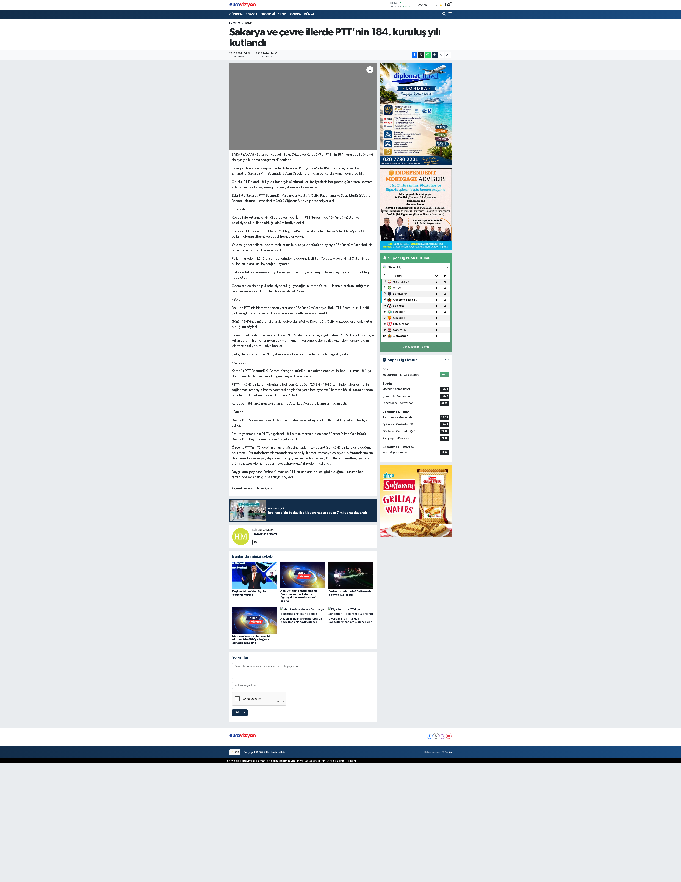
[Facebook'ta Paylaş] (414, 55)
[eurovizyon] (242, 5)
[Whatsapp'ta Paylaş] (428, 55)
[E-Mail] (255, 542)
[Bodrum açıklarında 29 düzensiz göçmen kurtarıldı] (350, 575)
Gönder (240, 712)
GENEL (249, 23)
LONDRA (295, 14)
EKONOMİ (268, 14)
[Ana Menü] (449, 14)
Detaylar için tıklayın (415, 346)
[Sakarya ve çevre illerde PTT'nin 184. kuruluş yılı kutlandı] (303, 106)
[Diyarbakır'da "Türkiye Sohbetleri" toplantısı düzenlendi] (350, 611)
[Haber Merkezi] (240, 536)
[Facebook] (430, 736)
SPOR (282, 14)
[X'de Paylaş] (421, 55)
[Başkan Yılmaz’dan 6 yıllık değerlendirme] (254, 575)
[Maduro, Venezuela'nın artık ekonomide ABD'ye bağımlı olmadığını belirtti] (254, 620)
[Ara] (444, 14)
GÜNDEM (236, 14)
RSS (236, 752)
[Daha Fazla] (435, 55)
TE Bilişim (446, 752)
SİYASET (252, 14)
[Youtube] (449, 736)
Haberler (234, 23)
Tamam (351, 760)
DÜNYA (309, 14)
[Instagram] (442, 736)
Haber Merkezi (264, 534)
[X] (436, 736)
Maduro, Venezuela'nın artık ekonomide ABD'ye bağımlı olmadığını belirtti (251, 639)
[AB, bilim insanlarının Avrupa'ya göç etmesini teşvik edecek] (302, 611)
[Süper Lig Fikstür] (447, 360)
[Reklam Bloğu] (416, 114)
